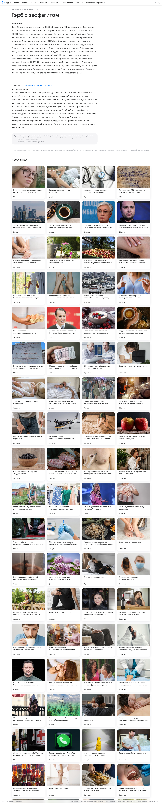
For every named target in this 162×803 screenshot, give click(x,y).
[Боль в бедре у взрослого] (63, 604)
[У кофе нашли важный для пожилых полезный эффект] (63, 217)
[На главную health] (12, 2)
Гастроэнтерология (31, 9)
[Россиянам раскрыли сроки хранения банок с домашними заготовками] (28, 780)
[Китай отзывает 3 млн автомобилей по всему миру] (98, 288)
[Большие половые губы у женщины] (63, 182)
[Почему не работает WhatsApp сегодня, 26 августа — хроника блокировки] (63, 745)
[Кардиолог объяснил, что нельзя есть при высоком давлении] (133, 323)
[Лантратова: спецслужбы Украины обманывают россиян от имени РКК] (28, 745)
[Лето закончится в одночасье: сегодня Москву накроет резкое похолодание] (28, 217)
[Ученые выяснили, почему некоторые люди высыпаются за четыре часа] (133, 640)
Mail (3, 801)
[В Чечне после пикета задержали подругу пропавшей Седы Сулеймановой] (28, 182)
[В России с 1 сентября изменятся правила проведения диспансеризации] (98, 358)
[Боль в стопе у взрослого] (133, 534)
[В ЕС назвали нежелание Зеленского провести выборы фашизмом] (28, 675)
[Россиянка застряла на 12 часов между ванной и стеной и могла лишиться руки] (133, 675)
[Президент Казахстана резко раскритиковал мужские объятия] (98, 217)
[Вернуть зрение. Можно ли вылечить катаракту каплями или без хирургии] (63, 675)
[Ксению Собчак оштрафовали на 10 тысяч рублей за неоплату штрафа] (63, 323)
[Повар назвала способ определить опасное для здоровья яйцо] (28, 323)
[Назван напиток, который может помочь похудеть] (133, 464)
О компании (10, 801)
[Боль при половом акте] (98, 569)
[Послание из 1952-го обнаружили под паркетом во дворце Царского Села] (133, 182)
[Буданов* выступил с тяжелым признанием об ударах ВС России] (133, 217)
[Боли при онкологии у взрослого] (133, 358)
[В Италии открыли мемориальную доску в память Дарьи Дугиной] (28, 358)
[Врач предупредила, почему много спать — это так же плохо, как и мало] (63, 393)
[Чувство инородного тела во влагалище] (28, 393)
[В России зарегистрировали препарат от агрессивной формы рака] (63, 534)
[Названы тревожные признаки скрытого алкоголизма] (133, 604)
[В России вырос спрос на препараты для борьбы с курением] (133, 288)
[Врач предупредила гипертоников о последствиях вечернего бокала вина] (63, 640)
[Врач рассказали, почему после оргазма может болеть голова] (98, 428)
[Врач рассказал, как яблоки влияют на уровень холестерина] (98, 253)
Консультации (16, 9)
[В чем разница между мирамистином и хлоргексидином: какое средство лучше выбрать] (133, 569)
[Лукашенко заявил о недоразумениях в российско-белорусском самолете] (63, 428)
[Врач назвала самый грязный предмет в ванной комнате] (28, 569)
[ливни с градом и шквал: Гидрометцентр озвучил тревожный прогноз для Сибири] (98, 745)
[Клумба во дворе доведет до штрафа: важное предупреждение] (63, 253)
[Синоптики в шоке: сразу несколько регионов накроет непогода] (98, 393)
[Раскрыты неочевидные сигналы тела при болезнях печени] (28, 253)
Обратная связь (110, 801)
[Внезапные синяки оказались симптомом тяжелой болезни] (133, 253)
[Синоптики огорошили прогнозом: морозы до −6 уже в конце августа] (28, 710)
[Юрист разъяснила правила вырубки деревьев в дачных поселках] (133, 393)
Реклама (19, 801)
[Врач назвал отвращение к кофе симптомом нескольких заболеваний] (28, 640)
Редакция (74, 801)
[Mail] (3, 2)
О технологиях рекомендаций (126, 801)
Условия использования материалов (91, 801)
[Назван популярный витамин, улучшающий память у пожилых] (28, 604)
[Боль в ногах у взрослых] (63, 780)
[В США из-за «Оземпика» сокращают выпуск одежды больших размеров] (63, 499)
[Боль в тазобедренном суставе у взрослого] (28, 428)
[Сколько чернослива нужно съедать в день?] (28, 464)
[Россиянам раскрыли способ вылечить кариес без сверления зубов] (133, 780)
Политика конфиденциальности (148, 801)
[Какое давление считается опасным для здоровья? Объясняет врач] (98, 182)
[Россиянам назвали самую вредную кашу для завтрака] (98, 323)
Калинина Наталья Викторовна (36, 85)
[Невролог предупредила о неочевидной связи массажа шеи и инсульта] (133, 710)
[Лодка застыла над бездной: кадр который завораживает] (63, 710)
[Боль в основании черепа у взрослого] (98, 710)
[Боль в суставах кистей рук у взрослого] (133, 499)
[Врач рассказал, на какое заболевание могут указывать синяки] (63, 288)
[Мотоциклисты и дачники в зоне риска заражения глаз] (28, 499)
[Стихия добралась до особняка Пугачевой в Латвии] (98, 499)
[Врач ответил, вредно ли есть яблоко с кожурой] (133, 428)
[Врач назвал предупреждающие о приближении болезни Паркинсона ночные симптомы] (98, 640)
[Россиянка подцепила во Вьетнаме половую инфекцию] (28, 288)
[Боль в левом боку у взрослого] (133, 745)
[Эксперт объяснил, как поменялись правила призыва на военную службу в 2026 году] (28, 534)
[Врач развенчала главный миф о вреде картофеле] (98, 780)
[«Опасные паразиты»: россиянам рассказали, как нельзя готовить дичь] (63, 464)
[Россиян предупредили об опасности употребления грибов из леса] (98, 534)
